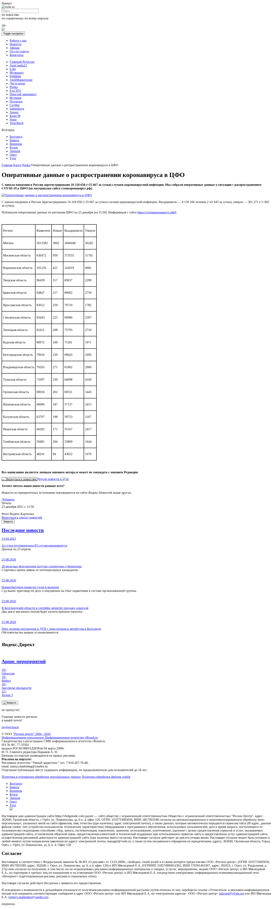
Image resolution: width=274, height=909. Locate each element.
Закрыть (8, 521)
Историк (15, 98)
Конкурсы (16, 55)
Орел (13, 154)
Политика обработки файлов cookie (106, 776)
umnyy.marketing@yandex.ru (28, 897)
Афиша (14, 47)
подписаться (10, 727)
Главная (7, 165)
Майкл (6, 678)
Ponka (14, 87)
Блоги (17, 165)
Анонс (14, 112)
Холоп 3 (7, 693)
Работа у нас (18, 40)
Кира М (15, 116)
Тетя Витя (16, 123)
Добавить (8, 499)
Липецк (15, 151)
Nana (13, 119)
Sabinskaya (17, 108)
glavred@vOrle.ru (231, 893)
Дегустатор (17, 83)
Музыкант (17, 72)
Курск (14, 147)
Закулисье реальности (16, 686)
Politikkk (15, 76)
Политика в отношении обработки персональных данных (41, 776)
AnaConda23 (18, 65)
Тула (13, 158)
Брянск (14, 140)
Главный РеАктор (22, 61)
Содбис (15, 105)
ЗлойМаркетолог (21, 79)
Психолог (16, 101)
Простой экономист (23, 94)
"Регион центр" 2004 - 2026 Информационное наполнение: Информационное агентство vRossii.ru (50, 735)
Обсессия (8, 671)
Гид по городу (19, 51)
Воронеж (16, 144)
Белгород (16, 136)
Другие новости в (49, 479)
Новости (15, 44)
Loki (13, 69)
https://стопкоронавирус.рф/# (156, 212)
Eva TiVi (15, 90)
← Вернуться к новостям (19, 479)
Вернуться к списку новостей (22, 517)
